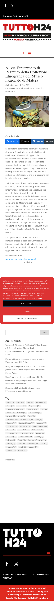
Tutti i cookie (27, 303)
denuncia (11, 416)
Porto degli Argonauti (37, 440)
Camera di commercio (15, 409)
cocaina (11, 413)
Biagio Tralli (34, 406)
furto (38, 420)
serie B (22, 447)
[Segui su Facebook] (5, 5)
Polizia (22, 440)
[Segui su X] (12, 5)
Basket (10, 406)
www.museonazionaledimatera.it (20, 259)
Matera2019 (37, 430)
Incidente (41, 423)
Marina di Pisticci (40, 426)
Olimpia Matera (25, 437)
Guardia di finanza (26, 423)
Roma (21, 444)
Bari (30, 402)
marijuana (25, 426)
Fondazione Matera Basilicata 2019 (20, 420)
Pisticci (39, 437)
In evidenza (29, 88)
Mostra (40, 433)
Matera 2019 (23, 430)
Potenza (11, 444)
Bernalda (21, 406)
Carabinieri (32, 409)
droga (21, 416)
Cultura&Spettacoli (14, 88)
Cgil (44, 409)
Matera (11, 430)
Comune (21, 413)
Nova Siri (11, 437)
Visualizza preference (27, 318)
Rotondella (32, 444)
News (38, 88)
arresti (10, 402)
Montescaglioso (26, 433)
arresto (20, 402)
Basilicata (41, 402)
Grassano (11, 423)
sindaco (33, 447)
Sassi (43, 444)
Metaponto (12, 433)
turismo (22, 450)
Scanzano (11, 447)
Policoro (11, 440)
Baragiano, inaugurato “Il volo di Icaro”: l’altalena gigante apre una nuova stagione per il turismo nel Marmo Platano (25, 369)
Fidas (31, 416)
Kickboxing (12, 426)
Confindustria (35, 413)
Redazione (13, 85)
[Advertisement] (27, 488)
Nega (27, 311)
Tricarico (11, 450)
